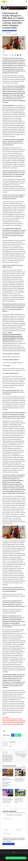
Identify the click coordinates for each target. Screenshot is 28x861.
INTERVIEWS (5, 30)
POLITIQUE (5, 769)
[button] (16, 858)
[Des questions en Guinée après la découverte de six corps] (20, 792)
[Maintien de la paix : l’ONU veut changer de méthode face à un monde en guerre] (7, 792)
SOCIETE (4, 789)
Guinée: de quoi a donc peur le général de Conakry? (20, 755)
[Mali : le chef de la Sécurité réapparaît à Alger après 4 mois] (20, 772)
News (14, 852)
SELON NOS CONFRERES (12, 30)
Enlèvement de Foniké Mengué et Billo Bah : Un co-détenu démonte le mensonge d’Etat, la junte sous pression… (7, 758)
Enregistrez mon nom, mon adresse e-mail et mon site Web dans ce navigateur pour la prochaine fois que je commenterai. (14, 840)
